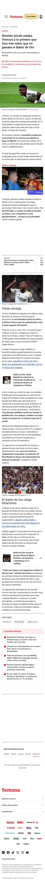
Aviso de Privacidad (11, 859)
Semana (5, 27)
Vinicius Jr (7, 622)
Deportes (14, 27)
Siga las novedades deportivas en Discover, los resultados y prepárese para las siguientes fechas (22, 64)
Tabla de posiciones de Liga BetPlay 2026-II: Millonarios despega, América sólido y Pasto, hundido (19, 262)
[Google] (3, 852)
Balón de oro (33, 622)
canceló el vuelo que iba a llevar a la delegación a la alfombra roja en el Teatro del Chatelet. (22, 364)
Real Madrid (19, 622)
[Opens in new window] (8, 852)
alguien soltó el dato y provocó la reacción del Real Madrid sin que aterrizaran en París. (21, 523)
